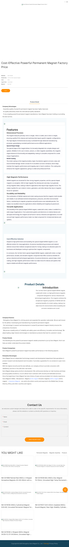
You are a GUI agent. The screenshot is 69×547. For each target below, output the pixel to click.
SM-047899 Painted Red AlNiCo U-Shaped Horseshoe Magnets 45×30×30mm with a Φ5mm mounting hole (16, 479)
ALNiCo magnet (54, 378)
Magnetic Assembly (54, 452)
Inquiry (5, 90)
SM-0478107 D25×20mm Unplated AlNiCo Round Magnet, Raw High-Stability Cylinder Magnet (50, 506)
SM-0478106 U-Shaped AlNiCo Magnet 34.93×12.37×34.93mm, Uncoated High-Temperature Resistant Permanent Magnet (16, 533)
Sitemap (46, 543)
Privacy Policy (53, 543)
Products (64, 452)
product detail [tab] (34, 102)
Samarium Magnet (14, 381)
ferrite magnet (34, 378)
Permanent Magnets (42, 452)
